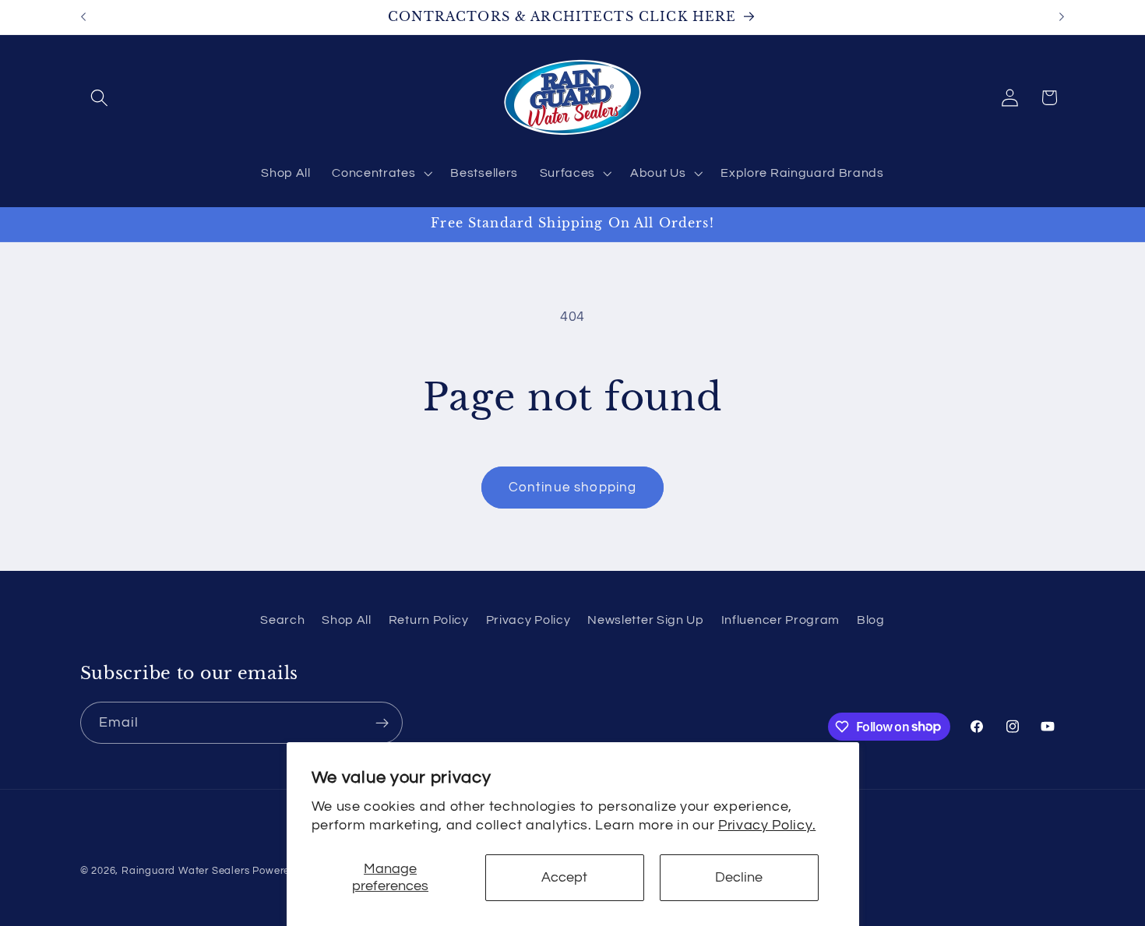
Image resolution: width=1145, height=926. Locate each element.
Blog (871, 620)
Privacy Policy (528, 620)
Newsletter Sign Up (645, 620)
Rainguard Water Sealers (186, 871)
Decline (739, 877)
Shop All (347, 620)
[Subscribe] (382, 723)
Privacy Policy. (767, 825)
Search (282, 620)
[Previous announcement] (83, 17)
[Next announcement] (1062, 17)
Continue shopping (573, 488)
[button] (100, 98)
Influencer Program (780, 620)
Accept (564, 877)
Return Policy (429, 620)
